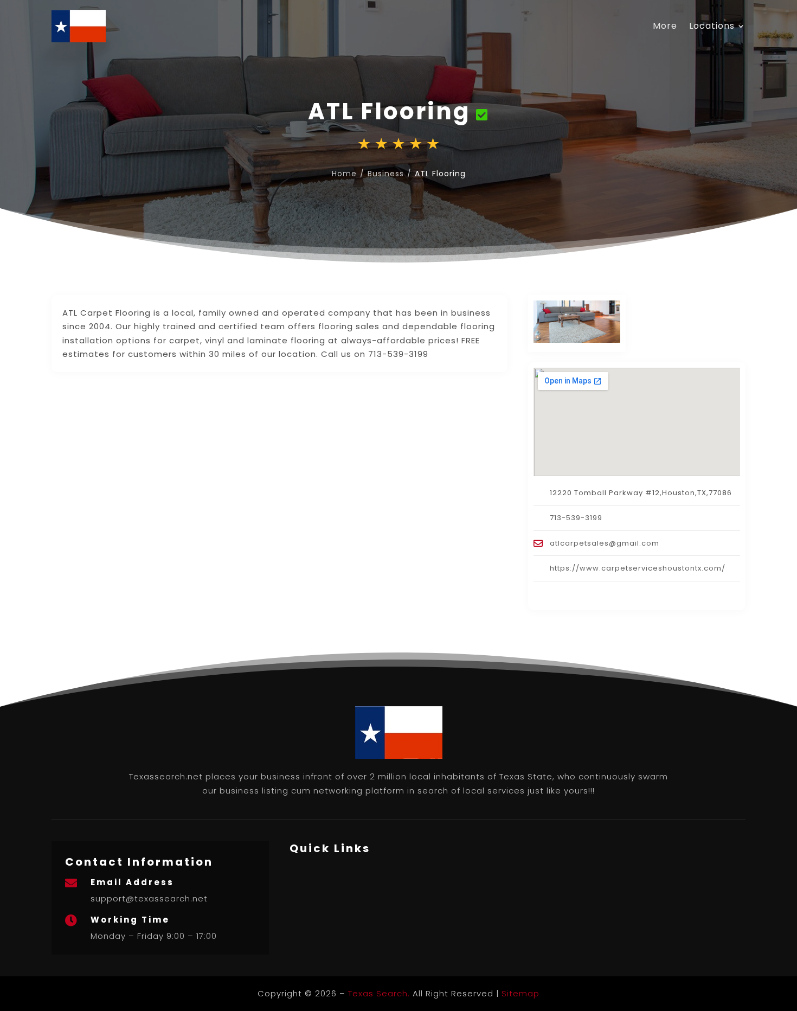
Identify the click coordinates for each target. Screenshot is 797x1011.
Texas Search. (379, 993)
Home (344, 173)
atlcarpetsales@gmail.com (604, 543)
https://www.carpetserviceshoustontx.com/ (637, 568)
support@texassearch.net (149, 898)
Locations (712, 26)
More (665, 26)
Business (386, 173)
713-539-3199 (576, 518)
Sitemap (520, 993)
